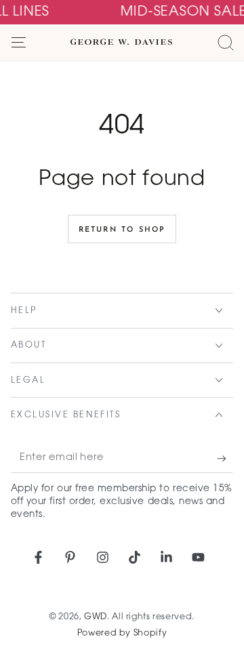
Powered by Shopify (122, 633)
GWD (95, 617)
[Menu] (18, 42)
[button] (225, 42)
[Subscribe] (225, 458)
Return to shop (122, 230)
